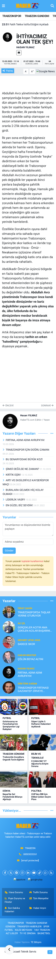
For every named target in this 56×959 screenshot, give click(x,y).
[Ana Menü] (3, 5)
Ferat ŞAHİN (25, 608)
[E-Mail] (18, 52)
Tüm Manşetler (41, 898)
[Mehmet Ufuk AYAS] (9, 641)
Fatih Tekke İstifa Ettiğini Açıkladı (25, 24)
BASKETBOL (43, 933)
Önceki (9, 405)
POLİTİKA (36, 790)
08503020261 (30, 854)
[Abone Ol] (45, 71)
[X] (10, 872)
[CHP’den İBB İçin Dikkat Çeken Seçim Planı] (42, 780)
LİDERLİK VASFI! (16, 499)
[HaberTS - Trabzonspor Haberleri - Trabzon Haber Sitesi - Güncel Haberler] (28, 6)
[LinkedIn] (28, 872)
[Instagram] (22, 872)
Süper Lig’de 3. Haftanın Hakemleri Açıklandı (41, 724)
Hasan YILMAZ (25, 47)
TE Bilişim (36, 942)
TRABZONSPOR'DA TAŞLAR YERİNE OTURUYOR (34, 614)
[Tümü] (51, 601)
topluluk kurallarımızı (32, 561)
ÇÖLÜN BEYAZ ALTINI (30, 659)
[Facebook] (5, 872)
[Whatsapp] (45, 872)
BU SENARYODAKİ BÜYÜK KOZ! (24, 459)
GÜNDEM (10, 926)
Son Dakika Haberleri (12, 910)
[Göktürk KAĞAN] (9, 687)
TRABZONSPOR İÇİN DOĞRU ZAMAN (27, 449)
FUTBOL (7, 718)
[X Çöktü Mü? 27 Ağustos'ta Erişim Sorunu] (42, 742)
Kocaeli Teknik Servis (24, 951)
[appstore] (19, 880)
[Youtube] (33, 872)
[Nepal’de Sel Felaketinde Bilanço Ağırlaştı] (13, 780)
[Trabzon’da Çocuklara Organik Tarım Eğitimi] (13, 742)
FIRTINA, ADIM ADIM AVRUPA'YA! (25, 440)
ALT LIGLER (12, 933)
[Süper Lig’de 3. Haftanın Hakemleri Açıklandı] (42, 707)
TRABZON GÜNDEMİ (13, 754)
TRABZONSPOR (11, 16)
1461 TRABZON (42, 930)
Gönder (9, 550)
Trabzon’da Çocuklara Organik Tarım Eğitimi (13, 758)
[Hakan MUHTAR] (9, 656)
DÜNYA (6, 790)
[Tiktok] (39, 872)
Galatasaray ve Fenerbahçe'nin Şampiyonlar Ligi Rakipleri (11, 725)
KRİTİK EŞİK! (13, 474)
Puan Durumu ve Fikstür (15, 900)
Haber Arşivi (39, 908)
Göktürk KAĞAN (27, 683)
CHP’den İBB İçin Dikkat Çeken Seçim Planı (41, 797)
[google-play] (35, 880)
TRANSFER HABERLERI (29, 926)
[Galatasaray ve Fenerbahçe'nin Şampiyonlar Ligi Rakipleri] (13, 707)
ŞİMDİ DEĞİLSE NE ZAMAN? (23, 468)
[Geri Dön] (9, 949)
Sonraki (46, 405)
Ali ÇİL (21, 623)
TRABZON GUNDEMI (37, 16)
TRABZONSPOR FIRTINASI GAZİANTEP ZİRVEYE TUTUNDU (33, 689)
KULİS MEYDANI (23, 930)
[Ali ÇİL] (9, 626)
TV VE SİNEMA (28, 933)
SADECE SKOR (26, 644)
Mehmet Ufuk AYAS (29, 640)
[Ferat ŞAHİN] (9, 611)
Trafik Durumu (40, 892)
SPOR (46, 926)
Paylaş (9, 70)
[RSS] (51, 872)
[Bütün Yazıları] (51, 433)
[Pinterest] (16, 872)
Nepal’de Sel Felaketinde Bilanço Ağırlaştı (12, 797)
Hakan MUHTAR (27, 655)
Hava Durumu (16, 892)
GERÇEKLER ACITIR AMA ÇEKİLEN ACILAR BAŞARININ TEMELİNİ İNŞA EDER (35, 629)
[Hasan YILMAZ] (7, 37)
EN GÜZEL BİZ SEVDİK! (19, 505)
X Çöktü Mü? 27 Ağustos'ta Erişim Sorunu (39, 764)
